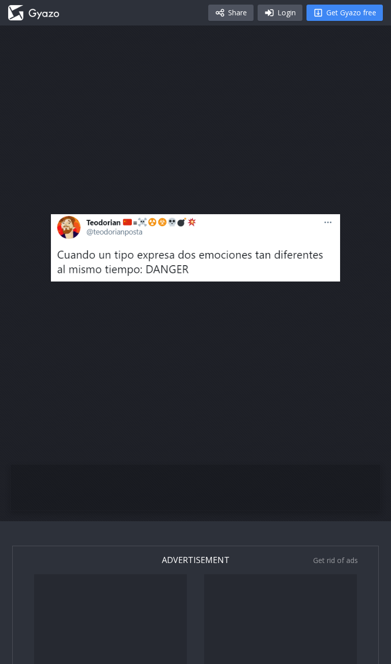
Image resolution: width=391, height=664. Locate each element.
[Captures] (33, 12)
